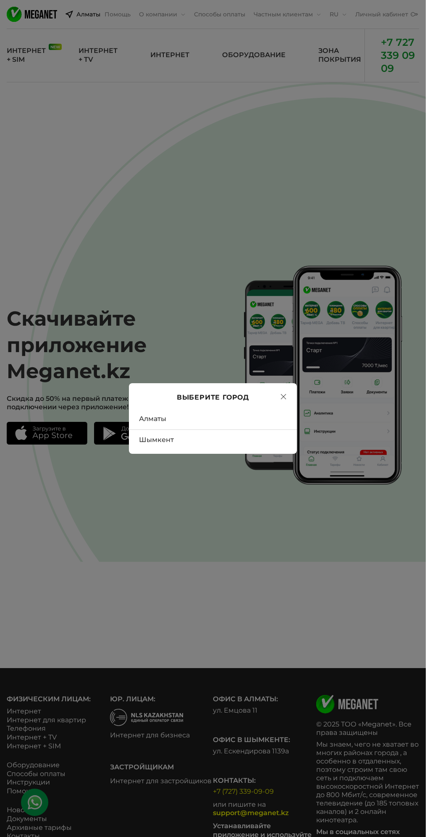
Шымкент (156, 440)
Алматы (152, 419)
